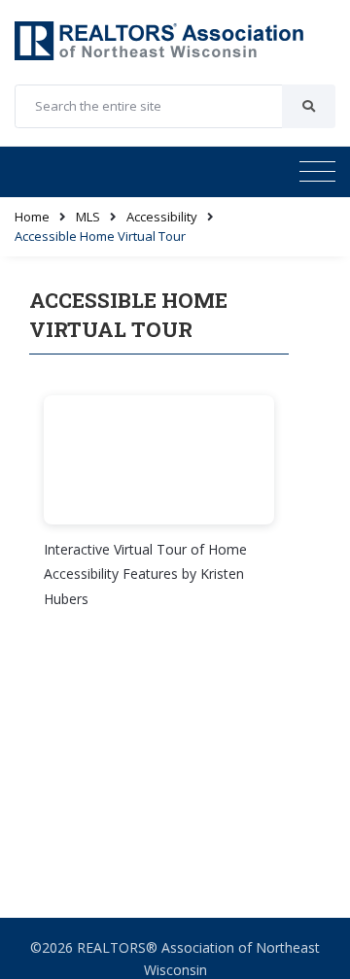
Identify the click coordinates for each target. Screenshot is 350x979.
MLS (88, 216)
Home (32, 216)
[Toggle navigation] (317, 172)
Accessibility (161, 216)
